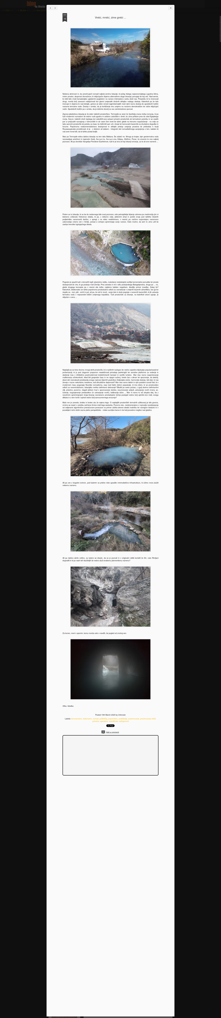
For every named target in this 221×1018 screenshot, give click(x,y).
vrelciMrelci (113, 721)
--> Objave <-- (23, 10)
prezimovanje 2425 (148, 718)
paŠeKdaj (103, 718)
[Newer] (50, 8)
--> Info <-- (7, 10)
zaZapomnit (124, 721)
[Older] (55, 8)
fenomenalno (76, 718)
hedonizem (87, 718)
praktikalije (123, 718)
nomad (95, 718)
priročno (95, 721)
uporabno (104, 721)
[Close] (170, 8)
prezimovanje (133, 718)
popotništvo (113, 718)
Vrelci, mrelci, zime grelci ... (110, 17)
